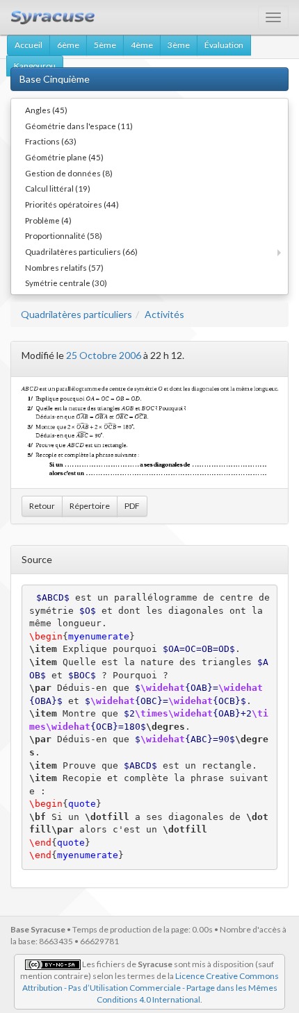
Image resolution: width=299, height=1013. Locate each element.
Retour (42, 506)
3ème (179, 45)
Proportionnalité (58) (63, 235)
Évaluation (223, 45)
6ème (68, 45)
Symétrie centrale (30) (66, 282)
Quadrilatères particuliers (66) (81, 251)
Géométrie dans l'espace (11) (79, 126)
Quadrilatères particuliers (76, 314)
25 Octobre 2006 (103, 355)
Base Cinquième (54, 79)
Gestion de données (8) (69, 173)
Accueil (28, 45)
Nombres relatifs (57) (64, 267)
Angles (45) (46, 110)
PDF (132, 506)
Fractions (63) (50, 141)
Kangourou (35, 65)
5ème (105, 45)
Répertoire (90, 506)
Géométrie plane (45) (64, 157)
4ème (142, 45)
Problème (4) (48, 220)
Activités (164, 314)
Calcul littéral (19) (57, 188)
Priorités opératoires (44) (72, 204)
